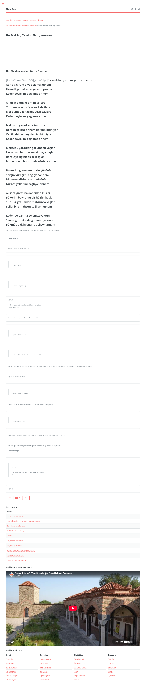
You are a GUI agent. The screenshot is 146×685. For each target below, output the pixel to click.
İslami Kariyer (11, 680)
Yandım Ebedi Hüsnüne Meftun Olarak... (21, 550)
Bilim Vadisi (44, 671)
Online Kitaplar (11, 671)
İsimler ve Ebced (79, 663)
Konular (25, 20)
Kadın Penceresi (45, 659)
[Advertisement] (36, 54)
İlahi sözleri (33, 26)
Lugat (76, 671)
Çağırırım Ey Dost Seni (14, 546)
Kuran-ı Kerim (10, 663)
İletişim (40, 20)
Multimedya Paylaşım (20, 26)
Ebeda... (10, 536)
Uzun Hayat (44, 663)
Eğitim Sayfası (45, 676)
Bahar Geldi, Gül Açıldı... (15, 516)
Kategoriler (17, 20)
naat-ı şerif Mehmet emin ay (16, 560)
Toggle (4, 4)
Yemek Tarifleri (45, 680)
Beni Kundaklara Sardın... (16, 526)
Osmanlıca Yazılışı (80, 667)
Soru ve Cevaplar (12, 676)
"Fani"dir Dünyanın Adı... (15, 555)
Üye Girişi (33, 20)
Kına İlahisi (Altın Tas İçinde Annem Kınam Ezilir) (23, 521)
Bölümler (9, 20)
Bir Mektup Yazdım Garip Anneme (18, 531)
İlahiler (76, 680)
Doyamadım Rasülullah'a (15, 541)
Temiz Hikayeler (45, 667)
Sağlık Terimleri (79, 676)
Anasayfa (9, 659)
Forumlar (9, 26)
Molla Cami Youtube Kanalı (19, 567)
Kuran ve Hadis (11, 667)
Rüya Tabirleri (79, 659)
